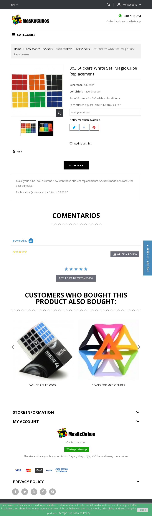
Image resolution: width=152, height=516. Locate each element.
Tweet (74, 127)
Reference (76, 85)
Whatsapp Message (77, 449)
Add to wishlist (82, 143)
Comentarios (76, 215)
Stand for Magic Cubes (108, 385)
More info (76, 165)
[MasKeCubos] (30, 19)
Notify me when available (85, 120)
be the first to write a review (76, 278)
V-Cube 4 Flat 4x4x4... (43, 385)
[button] (124, 254)
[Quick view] (47, 350)
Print (19, 151)
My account (26, 421)
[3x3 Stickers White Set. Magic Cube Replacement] (28, 128)
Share (84, 127)
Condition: (76, 91)
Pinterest (94, 127)
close (143, 509)
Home (17, 49)
